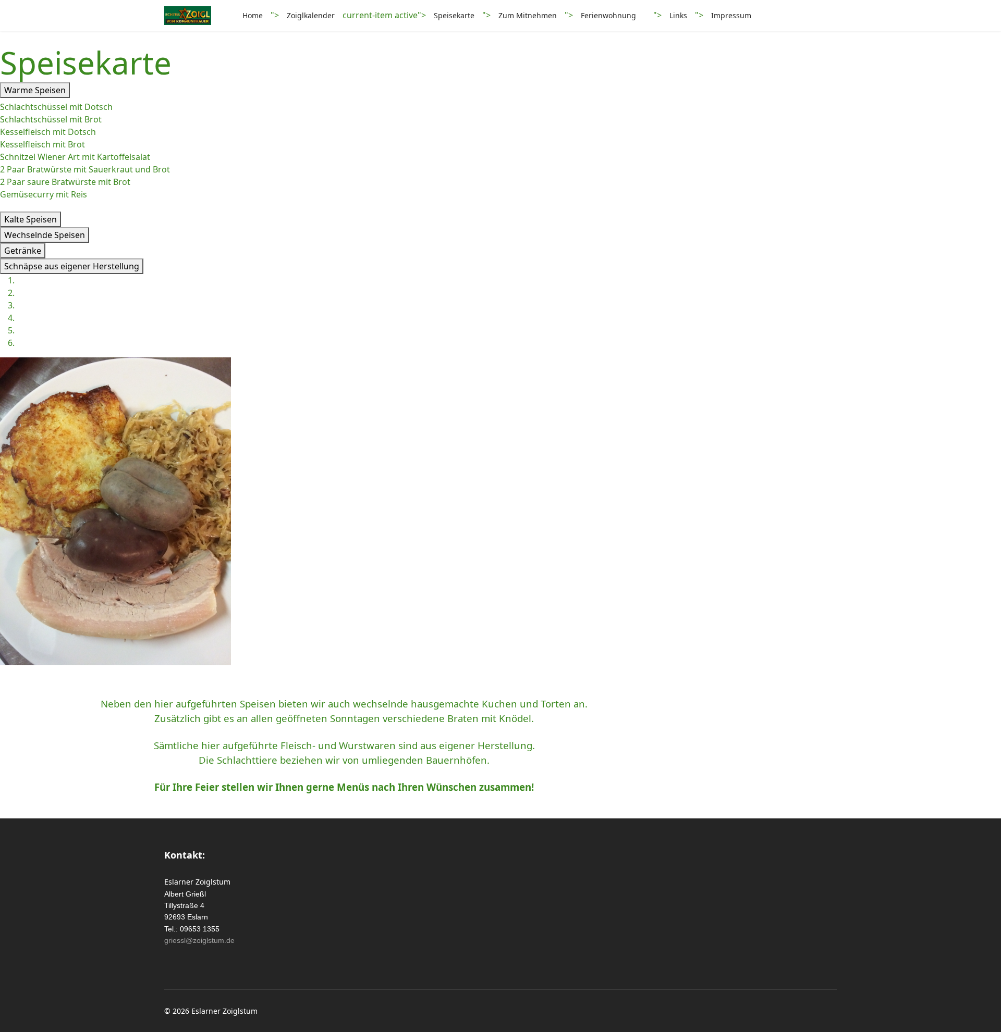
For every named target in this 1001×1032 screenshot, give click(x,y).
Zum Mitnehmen (527, 15)
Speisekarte (454, 15)
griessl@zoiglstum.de (199, 940)
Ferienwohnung (608, 15)
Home (252, 15)
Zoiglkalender (311, 15)
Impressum (731, 15)
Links (678, 15)
